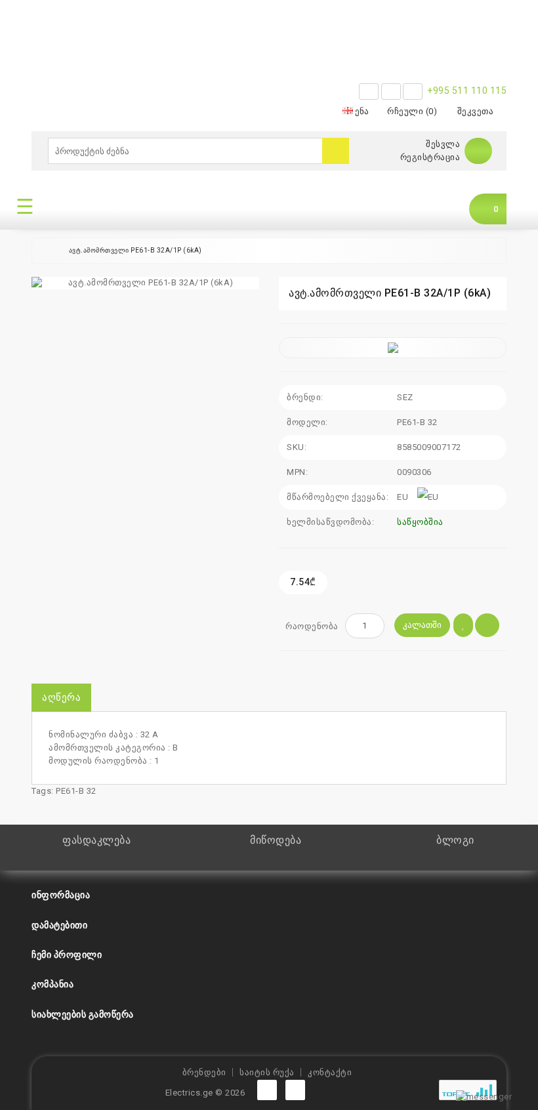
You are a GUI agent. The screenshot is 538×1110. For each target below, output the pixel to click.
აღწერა (61, 697)
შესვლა (443, 144)
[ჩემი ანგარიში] (478, 150)
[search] (335, 151)
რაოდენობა (312, 626)
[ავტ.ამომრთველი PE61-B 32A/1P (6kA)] (145, 283)
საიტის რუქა (267, 1072)
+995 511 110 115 (467, 90)
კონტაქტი (330, 1072)
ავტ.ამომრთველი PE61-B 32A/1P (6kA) (135, 250)
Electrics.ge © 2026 (205, 1093)
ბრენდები (204, 1072)
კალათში (422, 625)
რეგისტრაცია (430, 157)
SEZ (405, 397)
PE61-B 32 (76, 791)
